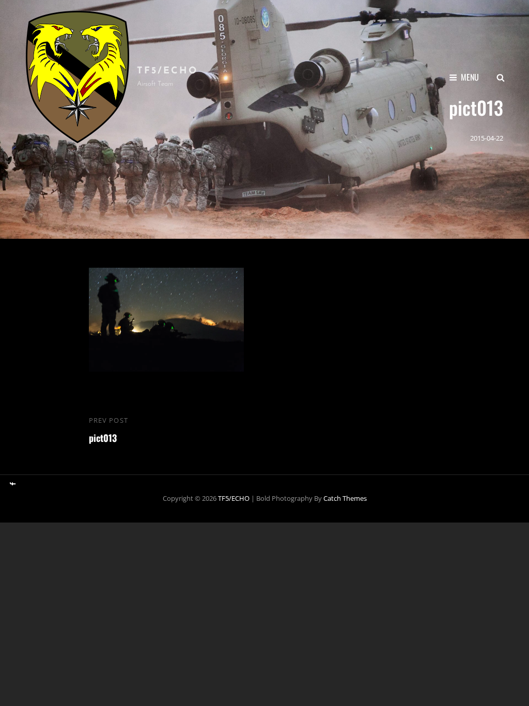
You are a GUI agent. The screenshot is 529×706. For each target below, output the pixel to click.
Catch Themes (345, 498)
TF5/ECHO (167, 71)
